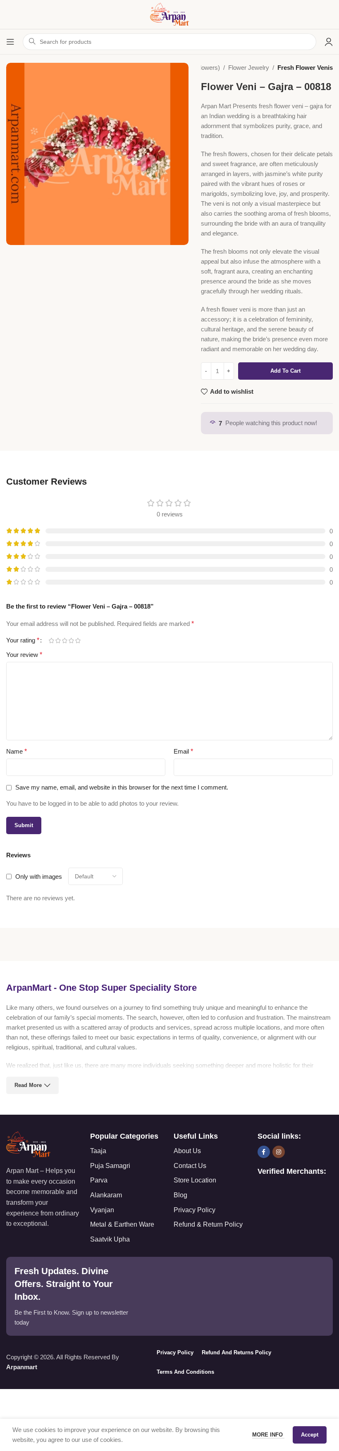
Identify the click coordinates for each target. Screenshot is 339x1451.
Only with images (38, 876)
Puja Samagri (110, 1165)
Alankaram (106, 1195)
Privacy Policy (194, 1209)
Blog (180, 1195)
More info (268, 1435)
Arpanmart (21, 1366)
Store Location (195, 1180)
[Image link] (28, 1143)
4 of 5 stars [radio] (71, 640)
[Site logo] (169, 13)
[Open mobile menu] (10, 41)
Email (183, 751)
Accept (309, 1435)
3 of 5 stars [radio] (64, 640)
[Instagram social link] (278, 1152)
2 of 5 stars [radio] (58, 640)
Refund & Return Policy (208, 1224)
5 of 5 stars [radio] (77, 640)
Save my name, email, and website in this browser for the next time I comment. (121, 787)
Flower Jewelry (248, 67)
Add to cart (285, 371)
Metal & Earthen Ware (122, 1224)
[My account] (328, 41)
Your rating (22, 640)
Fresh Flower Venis (305, 67)
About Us (187, 1150)
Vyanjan (102, 1209)
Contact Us (190, 1165)
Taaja (98, 1150)
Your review (24, 654)
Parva (98, 1180)
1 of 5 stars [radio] (51, 640)
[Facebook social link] (264, 1152)
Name (16, 751)
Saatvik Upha (110, 1239)
